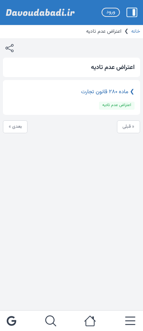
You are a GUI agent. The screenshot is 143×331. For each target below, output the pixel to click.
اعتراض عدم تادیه (116, 105)
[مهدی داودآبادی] (40, 12)
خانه (135, 32)
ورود (110, 12)
